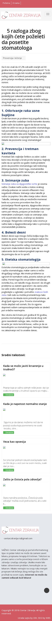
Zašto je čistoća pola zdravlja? (22, 479)
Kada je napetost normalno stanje (25, 404)
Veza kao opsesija (14, 441)
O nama (16, 3)
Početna (6, 3)
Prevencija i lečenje (12, 58)
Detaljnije (9, 395)
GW (35, 617)
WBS (48, 617)
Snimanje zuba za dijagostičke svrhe (19, 183)
